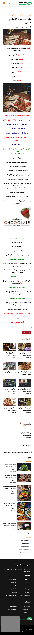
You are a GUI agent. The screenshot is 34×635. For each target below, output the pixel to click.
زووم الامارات (27, 589)
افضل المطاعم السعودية (11, 595)
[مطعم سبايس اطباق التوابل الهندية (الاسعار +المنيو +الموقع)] (24, 493)
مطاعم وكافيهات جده (25, 595)
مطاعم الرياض (27, 583)
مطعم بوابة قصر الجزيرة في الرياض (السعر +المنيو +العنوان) (9, 506)
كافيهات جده (27, 592)
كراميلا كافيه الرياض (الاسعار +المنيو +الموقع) (26, 435)
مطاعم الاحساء (25, 543)
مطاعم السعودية (25, 546)
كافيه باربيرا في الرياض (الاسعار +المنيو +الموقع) (10, 355)
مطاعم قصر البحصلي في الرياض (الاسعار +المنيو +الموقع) (10, 477)
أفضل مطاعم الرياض (17, 322)
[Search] (9, 3)
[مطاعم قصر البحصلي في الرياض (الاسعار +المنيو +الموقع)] (24, 478)
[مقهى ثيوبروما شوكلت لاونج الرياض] (17, 37)
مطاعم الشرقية (13, 583)
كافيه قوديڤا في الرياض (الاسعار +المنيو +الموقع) (25, 410)
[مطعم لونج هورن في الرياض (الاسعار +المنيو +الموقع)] (24, 526)
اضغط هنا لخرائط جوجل (17, 128)
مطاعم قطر (14, 592)
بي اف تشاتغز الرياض (10, 372)
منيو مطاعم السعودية (24, 552)
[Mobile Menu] (4, 3)
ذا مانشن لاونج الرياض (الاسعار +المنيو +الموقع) (10, 410)
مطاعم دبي (28, 586)
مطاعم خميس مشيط (24, 549)
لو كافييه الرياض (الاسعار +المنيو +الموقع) (24, 373)
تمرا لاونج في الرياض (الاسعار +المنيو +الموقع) (10, 391)
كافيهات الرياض (26, 333)
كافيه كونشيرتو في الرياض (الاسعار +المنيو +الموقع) (24, 391)
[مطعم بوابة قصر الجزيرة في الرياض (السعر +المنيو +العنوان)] (24, 511)
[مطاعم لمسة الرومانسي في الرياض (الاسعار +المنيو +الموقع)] (24, 467)
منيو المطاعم (27, 580)
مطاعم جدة (14, 586)
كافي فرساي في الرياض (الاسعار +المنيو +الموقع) (25, 355)
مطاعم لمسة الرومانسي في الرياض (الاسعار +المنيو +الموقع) (9, 466)
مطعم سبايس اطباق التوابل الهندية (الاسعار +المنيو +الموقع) (9, 488)
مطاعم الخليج (14, 589)
